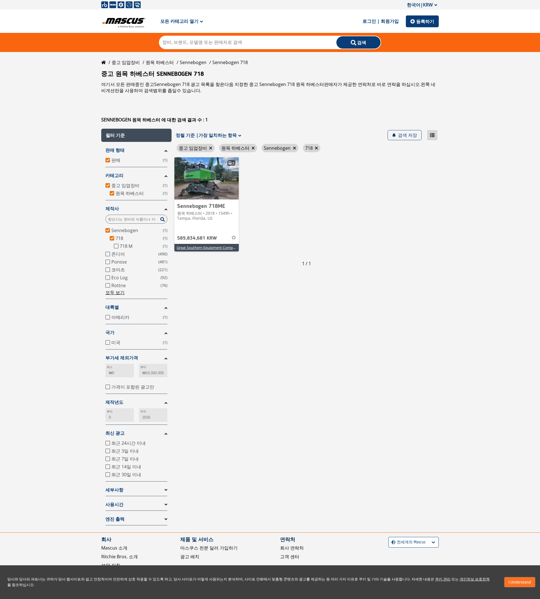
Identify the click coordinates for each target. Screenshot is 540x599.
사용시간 (114, 504)
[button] (136, 135)
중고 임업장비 (126, 62)
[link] (206, 178)
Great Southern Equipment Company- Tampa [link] (215, 247)
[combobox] (392, 542)
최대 (143, 367)
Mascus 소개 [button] (114, 548)
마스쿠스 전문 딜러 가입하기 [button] (209, 548)
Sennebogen (193, 62)
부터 (109, 411)
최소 (109, 367)
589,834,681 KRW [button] (197, 238)
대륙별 (112, 307)
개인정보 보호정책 (475, 579)
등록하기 (425, 21)
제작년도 (114, 402)
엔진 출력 (115, 519)
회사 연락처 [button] (292, 548)
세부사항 (114, 489)
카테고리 (114, 175)
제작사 (112, 208)
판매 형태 (115, 150)
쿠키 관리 (443, 579)
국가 (109, 332)
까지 (143, 411)
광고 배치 (189, 556)
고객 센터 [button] (289, 556)
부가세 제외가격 (121, 357)
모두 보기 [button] (115, 292)
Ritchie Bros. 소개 (119, 556)
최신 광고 (115, 433)
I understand (519, 582)
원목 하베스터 (160, 62)
